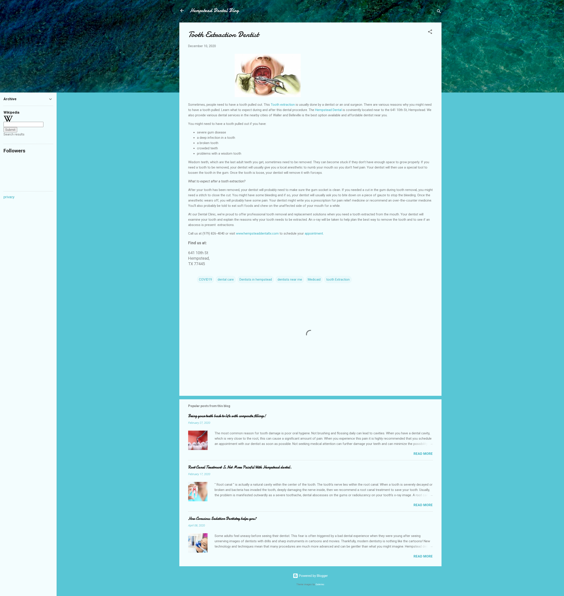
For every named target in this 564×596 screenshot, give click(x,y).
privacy (9, 197)
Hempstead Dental (328, 110)
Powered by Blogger (313, 576)
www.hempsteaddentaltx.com (257, 233)
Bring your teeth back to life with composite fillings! (227, 416)
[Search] (439, 12)
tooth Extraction (338, 279)
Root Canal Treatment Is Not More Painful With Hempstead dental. (240, 467)
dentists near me (290, 279)
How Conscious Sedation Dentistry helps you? (222, 518)
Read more (423, 454)
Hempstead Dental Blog (214, 10)
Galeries (319, 584)
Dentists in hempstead (255, 279)
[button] (430, 32)
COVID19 (205, 279)
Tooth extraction (283, 105)
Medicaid (314, 279)
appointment (313, 233)
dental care (226, 279)
